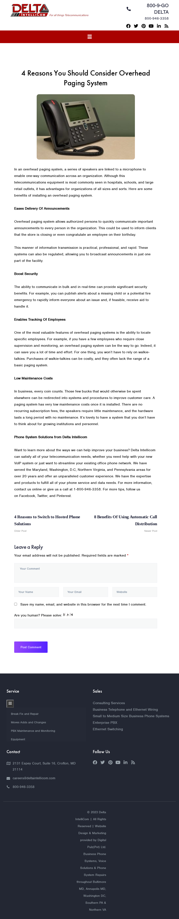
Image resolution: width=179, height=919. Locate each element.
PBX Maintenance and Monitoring (33, 731)
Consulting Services (109, 703)
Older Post (47, 523)
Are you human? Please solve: (38, 615)
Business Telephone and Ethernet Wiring (125, 709)
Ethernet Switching (108, 729)
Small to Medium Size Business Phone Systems (131, 716)
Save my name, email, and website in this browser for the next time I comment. (83, 604)
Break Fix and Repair (25, 714)
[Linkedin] (159, 26)
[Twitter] (136, 26)
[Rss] (166, 26)
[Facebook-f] (128, 26)
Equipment (18, 739)
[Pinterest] (143, 26)
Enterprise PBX (105, 722)
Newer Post (125, 523)
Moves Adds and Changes (28, 722)
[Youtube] (151, 26)
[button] (89, 37)
